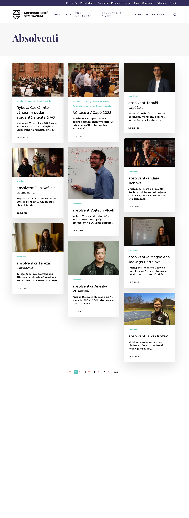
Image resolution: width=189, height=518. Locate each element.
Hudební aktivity (44, 101)
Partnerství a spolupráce (84, 106)
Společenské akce (104, 106)
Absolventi (21, 101)
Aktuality (31, 101)
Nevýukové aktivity (100, 101)
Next (116, 372)
